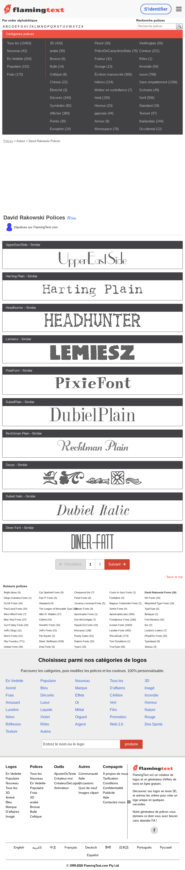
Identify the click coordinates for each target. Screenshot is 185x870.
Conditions (110, 783)
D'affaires (117, 688)
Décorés (56, 98)
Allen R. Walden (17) (50, 614)
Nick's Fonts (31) (13, 636)
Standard (146, 105)
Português (144, 847)
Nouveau (13, 51)
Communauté (88, 773)
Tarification (110, 778)
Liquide (46, 710)
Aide (82, 778)
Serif (142, 98)
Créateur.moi (63, 778)
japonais (101, 113)
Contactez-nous (114, 802)
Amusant (13, 702)
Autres (45, 731)
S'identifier (156, 9)
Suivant (114, 564)
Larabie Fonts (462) (120, 630)
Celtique (56, 74)
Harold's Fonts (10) (49, 625)
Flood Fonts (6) (82, 598)
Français (71, 847)
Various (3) (151, 646)
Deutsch (91, 847)
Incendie (151, 695)
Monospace (103, 129)
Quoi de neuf (88, 788)
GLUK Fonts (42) (13, 603)
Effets (79, 695)
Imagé (150, 688)
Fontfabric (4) (116, 598)
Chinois (55, 82)
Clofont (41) (45, 619)
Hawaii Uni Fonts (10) (86, 625)
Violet (45, 717)
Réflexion (13, 724)
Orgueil (81, 717)
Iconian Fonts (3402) (120, 625)
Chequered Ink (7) (84, 592)
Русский (166, 847)
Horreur (100, 105)
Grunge (100, 66)
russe (143, 74)
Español (92, 855)
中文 (53, 847)
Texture (11, 731)
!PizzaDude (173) (119, 636)
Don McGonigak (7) (85, 619)
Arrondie (145, 66)
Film (113, 710)
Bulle (53, 66)
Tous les (13, 43)
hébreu (100, 82)
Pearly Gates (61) (84, 636)
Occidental (147, 129)
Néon (10, 717)
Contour (145, 51)
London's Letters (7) (156, 630)
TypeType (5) (152, 608)
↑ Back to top (173, 577)
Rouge (150, 717)
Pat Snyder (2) (47, 636)
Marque (81, 688)
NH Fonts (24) (152, 598)
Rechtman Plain (17, 433)
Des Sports (153, 724)
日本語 (124, 847)
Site (73, 218)
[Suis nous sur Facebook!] (154, 830)
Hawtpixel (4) (46, 603)
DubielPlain (14, 402)
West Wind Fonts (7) (15, 614)
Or (77, 702)
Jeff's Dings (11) (13, 630)
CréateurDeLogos (67, 783)
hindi (98, 98)
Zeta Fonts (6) (47, 646)
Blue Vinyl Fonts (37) (15, 619)
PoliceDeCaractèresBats (113, 51)
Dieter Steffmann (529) (51, 641)
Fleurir (99, 43)
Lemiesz (12, 339)
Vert (113, 702)
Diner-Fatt (13, 528)
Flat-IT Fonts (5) (48, 598)
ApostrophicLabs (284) (121, 614)
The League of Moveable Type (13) (56, 608)
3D (52, 43)
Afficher (55, 113)
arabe (54, 51)
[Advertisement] (93, 178)
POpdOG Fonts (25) (156, 636)
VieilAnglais (147, 43)
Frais (10, 74)
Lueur (45, 702)
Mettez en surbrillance (111, 90)
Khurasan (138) (82, 630)
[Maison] (34, 9)
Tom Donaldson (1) (119, 641)
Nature (150, 710)
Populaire (14, 66)
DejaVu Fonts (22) (84, 641)
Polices (8, 141)
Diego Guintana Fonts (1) (18, 598)
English (19, 847)
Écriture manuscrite (109, 74)
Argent (80, 724)
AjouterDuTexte (65, 773)
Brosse (55, 59)
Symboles (57, 105)
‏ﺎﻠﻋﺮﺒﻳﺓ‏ (37, 847)
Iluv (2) (148, 625)
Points (54, 121)
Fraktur (100, 59)
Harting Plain (15, 276)
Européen (57, 129)
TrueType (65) (117, 646)
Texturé (144, 113)
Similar (35, 245)
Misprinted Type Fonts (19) (159, 603)
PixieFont (13, 370)
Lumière (12, 710)
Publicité (109, 792)
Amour (99, 121)
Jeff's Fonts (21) (48, 630)
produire (131, 744)
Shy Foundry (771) (14, 641)
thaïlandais (147, 121)
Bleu (44, 688)
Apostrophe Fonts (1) (86, 614)
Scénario (145, 90)
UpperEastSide (17, 245)
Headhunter (14, 308)
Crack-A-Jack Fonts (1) (122, 592)
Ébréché (56, 90)
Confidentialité (113, 788)
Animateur (61, 788)
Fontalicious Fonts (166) (122, 619)
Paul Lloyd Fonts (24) (15, 608)
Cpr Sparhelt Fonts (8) (51, 592)
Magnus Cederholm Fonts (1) (125, 603)
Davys (10, 465)
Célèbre (116, 695)
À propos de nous (115, 773)
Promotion (118, 717)
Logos (11, 767)
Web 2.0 (116, 724)
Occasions (86, 783)
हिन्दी (108, 847)
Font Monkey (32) (154, 619)
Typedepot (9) (152, 641)
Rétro (143, 59)
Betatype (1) (151, 614)
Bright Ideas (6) (12, 592)
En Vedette (15, 59)
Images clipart (89, 792)
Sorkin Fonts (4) (118, 608)
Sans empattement (153, 82)
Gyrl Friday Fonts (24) (16, 625)
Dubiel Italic (14, 496)
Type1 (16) (80, 646)
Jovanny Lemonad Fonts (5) (89, 603)
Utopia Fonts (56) (13, 646)
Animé (11, 688)
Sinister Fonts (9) (83, 608)
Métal (79, 710)
